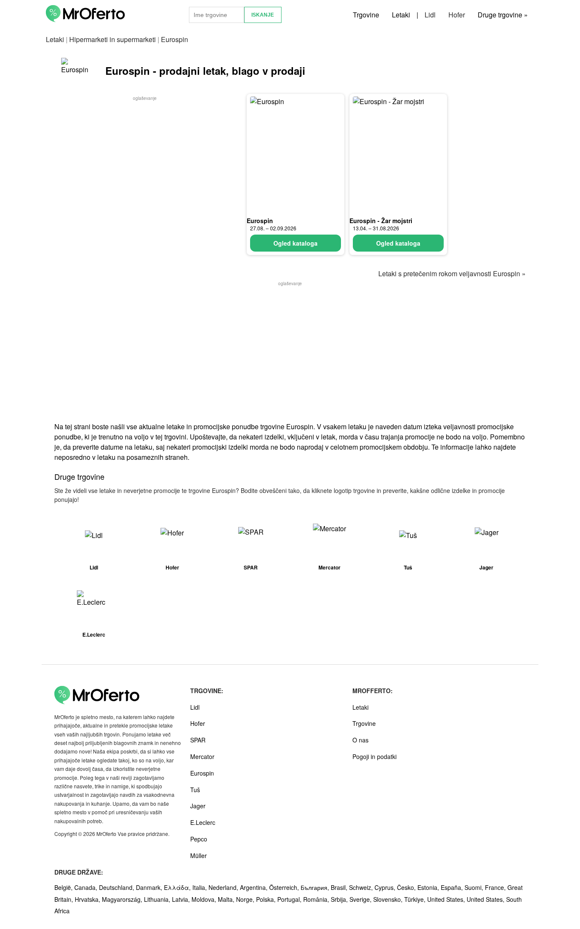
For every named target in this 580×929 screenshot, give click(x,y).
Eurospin (260, 220)
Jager (198, 806)
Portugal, (290, 899)
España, (453, 887)
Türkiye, (415, 899)
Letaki (401, 15)
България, (316, 887)
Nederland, (224, 887)
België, (64, 887)
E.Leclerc (202, 822)
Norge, (246, 899)
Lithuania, (158, 899)
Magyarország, (123, 899)
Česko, (407, 887)
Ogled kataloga (295, 243)
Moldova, (204, 899)
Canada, (86, 887)
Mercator (202, 756)
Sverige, (361, 899)
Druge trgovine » (503, 15)
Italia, (200, 887)
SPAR (198, 740)
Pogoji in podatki (374, 756)
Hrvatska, (88, 899)
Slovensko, (388, 899)
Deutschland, (117, 887)
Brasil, (340, 887)
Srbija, (340, 899)
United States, (447, 899)
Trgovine (366, 15)
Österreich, (285, 887)
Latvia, (181, 899)
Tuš (195, 789)
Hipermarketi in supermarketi (112, 39)
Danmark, (150, 887)
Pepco (198, 839)
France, (496, 887)
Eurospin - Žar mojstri (380, 220)
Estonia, (429, 887)
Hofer (456, 15)
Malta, (227, 899)
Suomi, (475, 887)
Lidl (430, 15)
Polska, (266, 899)
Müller (198, 855)
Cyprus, (385, 887)
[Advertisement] (145, 161)
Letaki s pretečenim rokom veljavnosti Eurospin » (452, 273)
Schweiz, (361, 887)
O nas (360, 740)
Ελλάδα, (178, 887)
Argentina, (254, 887)
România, (317, 899)
